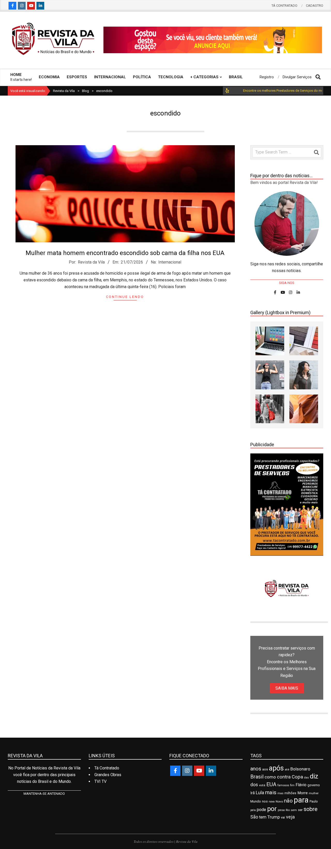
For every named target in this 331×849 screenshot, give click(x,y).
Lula (260, 792)
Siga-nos (286, 283)
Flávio (301, 784)
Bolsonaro (300, 768)
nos (265, 801)
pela (253, 810)
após (276, 768)
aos (265, 769)
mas (280, 793)
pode (261, 809)
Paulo (314, 801)
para (301, 800)
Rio (288, 810)
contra (284, 777)
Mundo (255, 801)
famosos (283, 785)
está (262, 785)
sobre (311, 809)
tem (262, 817)
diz (314, 776)
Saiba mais (286, 688)
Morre (302, 793)
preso (281, 810)
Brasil (257, 777)
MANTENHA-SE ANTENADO (44, 794)
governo (313, 785)
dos (254, 784)
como (270, 776)
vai (283, 817)
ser (300, 810)
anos (255, 769)
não (288, 801)
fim (292, 785)
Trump (273, 817)
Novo (279, 801)
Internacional (169, 262)
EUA (271, 784)
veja (290, 817)
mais (270, 792)
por (272, 809)
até (287, 769)
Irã (252, 793)
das (306, 777)
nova (272, 801)
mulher (314, 793)
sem (294, 810)
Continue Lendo (125, 297)
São (254, 817)
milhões (290, 793)
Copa (297, 777)
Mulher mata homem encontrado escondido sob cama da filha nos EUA (125, 253)
